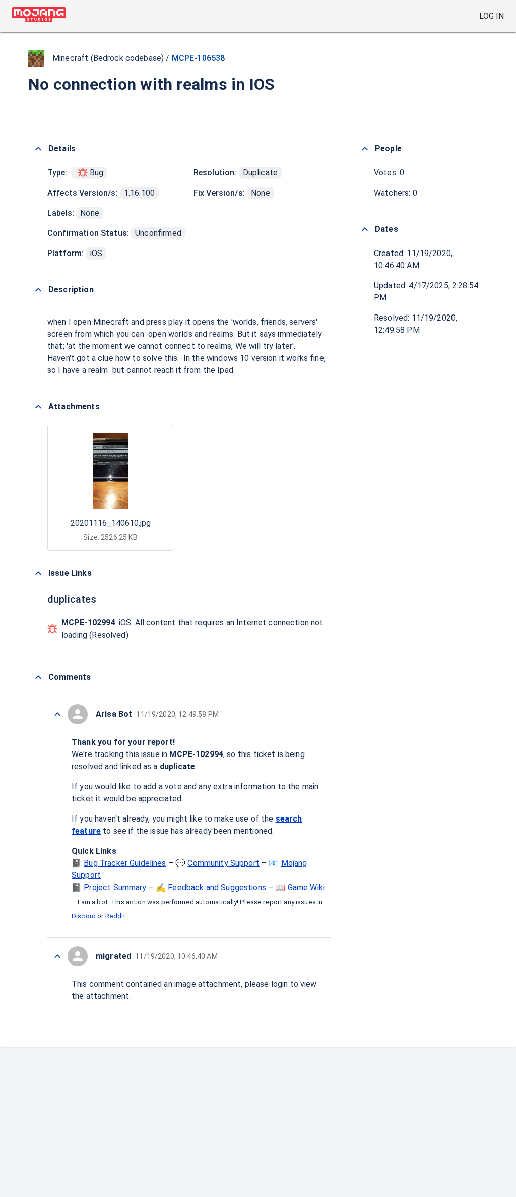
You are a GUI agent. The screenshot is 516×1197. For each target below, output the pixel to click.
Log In (491, 16)
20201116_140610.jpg (111, 523)
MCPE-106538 (198, 58)
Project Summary (115, 887)
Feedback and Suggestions (217, 887)
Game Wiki (306, 887)
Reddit (115, 916)
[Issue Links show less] (38, 573)
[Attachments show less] (38, 407)
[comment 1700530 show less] (57, 714)
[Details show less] (38, 149)
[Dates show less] (365, 229)
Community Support (223, 863)
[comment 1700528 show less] (57, 956)
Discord (84, 916)
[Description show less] (38, 290)
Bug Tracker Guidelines (125, 863)
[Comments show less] (38, 677)
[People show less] (365, 149)
